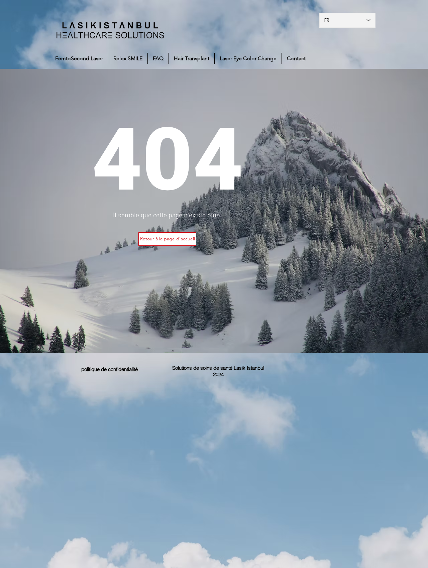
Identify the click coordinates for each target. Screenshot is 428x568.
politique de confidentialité (109, 369)
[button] (167, 239)
